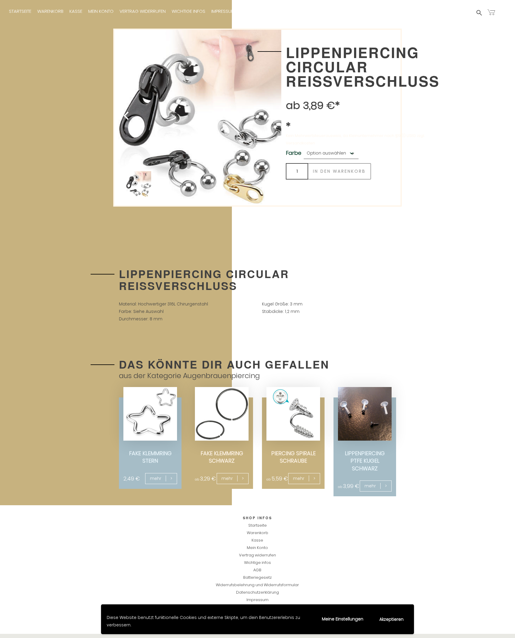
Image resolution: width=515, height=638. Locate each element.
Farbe (293, 153)
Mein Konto (101, 11)
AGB (257, 570)
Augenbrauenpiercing (221, 375)
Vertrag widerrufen (143, 11)
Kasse (75, 11)
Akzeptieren (391, 619)
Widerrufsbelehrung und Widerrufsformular (257, 585)
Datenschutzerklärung (257, 592)
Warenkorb (50, 11)
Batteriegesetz (257, 577)
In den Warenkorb (339, 171)
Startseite (20, 11)
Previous (133, 118)
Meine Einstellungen (342, 619)
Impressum (223, 11)
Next (262, 118)
